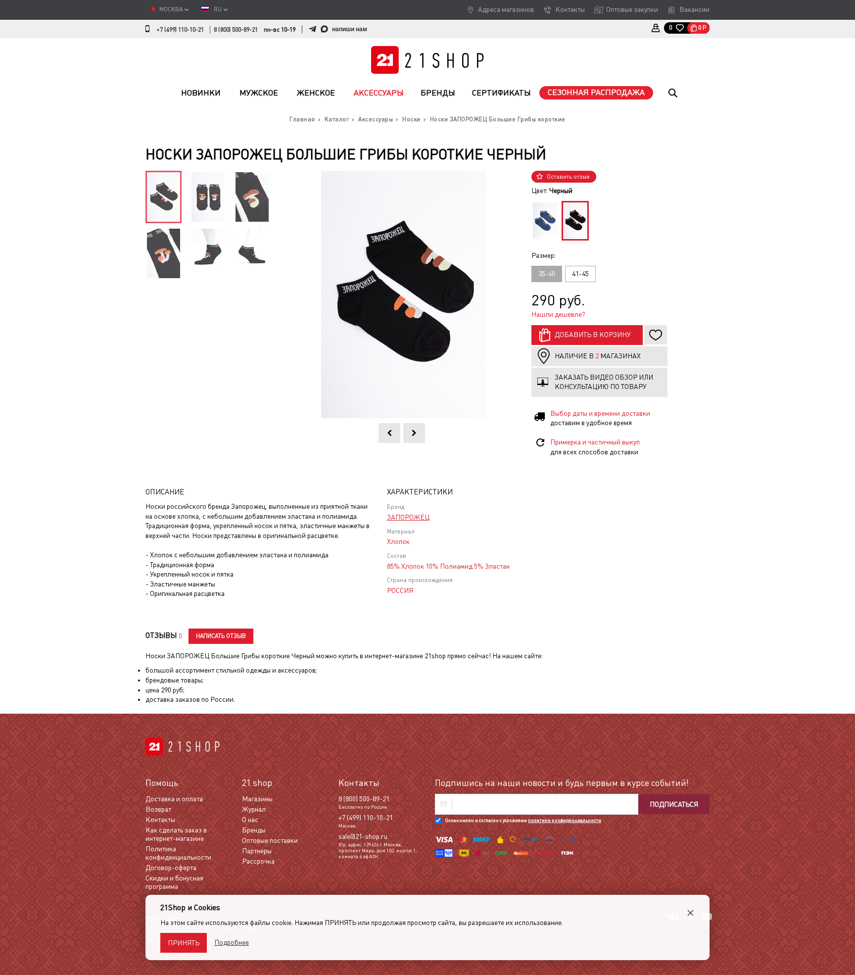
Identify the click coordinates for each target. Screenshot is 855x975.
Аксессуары (379, 93)
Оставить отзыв (568, 176)
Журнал (254, 809)
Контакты (570, 9)
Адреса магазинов (506, 9)
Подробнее (231, 942)
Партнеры (257, 851)
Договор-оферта (170, 868)
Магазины (257, 799)
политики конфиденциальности (564, 820)
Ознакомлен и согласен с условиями (523, 820)
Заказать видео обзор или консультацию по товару (604, 382)
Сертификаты (501, 93)
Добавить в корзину (593, 335)
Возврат (158, 809)
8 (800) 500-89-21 (236, 29)
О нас (250, 820)
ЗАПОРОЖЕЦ (408, 517)
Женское (316, 93)
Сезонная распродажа (596, 92)
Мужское (258, 93)
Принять (183, 943)
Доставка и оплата (174, 799)
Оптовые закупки (632, 9)
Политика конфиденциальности (178, 853)
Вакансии (694, 9)
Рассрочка (258, 861)
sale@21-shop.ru (362, 836)
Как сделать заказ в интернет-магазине (176, 834)
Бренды (438, 93)
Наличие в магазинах (598, 356)
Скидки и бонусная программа (174, 882)
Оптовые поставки (270, 840)
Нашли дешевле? (558, 314)
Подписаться (674, 804)
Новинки (201, 93)
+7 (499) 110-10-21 (180, 29)
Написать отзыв (221, 636)
